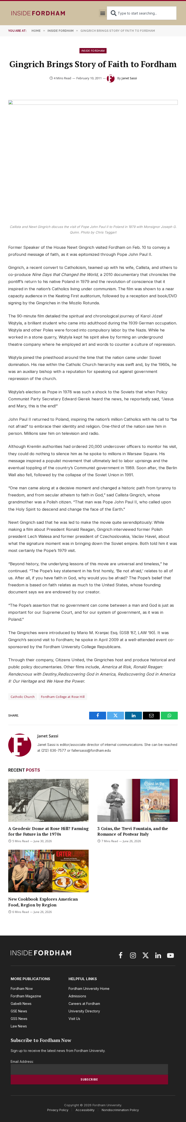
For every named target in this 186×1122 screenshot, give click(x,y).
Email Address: (22, 1061)
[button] (103, 13)
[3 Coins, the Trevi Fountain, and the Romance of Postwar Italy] (137, 800)
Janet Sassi (129, 78)
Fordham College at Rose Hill (63, 696)
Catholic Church (23, 696)
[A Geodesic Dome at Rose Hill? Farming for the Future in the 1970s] (48, 800)
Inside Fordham (93, 50)
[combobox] (142, 13)
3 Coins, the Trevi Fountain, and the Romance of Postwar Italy (132, 831)
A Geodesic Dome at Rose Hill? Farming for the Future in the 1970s (48, 831)
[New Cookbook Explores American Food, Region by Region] (48, 871)
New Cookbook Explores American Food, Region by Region (43, 901)
